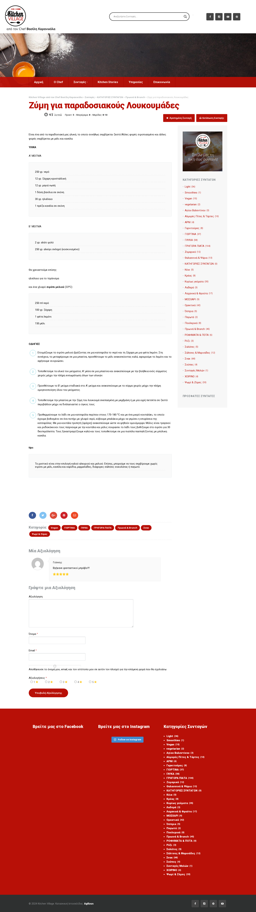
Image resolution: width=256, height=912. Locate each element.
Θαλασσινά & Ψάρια (198, 257)
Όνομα (32, 634)
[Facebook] (32, 515)
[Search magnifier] (185, 16)
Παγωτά (191, 317)
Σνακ (146, 527)
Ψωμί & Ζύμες (39, 534)
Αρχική (38, 82)
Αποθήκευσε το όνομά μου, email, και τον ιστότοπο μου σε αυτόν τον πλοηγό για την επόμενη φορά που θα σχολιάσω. (98, 669)
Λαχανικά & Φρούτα (199, 293)
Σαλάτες (191, 346)
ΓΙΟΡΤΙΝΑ (69, 527)
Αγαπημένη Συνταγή (180, 118)
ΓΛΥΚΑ (84, 527)
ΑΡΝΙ (189, 222)
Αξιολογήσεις (38, 677)
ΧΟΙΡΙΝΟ (191, 376)
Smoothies (193, 192)
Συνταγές (80, 82)
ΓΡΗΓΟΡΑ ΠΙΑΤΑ (102, 527)
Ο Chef (58, 82)
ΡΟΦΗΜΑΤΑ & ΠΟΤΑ (198, 335)
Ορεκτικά (192, 305)
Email (32, 650)
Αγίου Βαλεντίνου (197, 210)
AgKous (89, 903)
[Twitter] (43, 515)
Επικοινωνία (161, 82)
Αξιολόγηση (36, 596)
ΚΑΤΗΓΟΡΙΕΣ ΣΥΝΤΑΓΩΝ (201, 263)
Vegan (54, 527)
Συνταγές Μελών (196, 370)
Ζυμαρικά (193, 251)
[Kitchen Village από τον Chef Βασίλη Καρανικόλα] (33, 16)
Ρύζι (189, 340)
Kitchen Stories (108, 82)
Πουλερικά (193, 323)
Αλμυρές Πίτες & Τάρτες (202, 216)
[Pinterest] (64, 515)
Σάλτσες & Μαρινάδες (200, 352)
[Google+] (53, 515)
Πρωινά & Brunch (127, 527)
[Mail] (74, 515)
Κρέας (190, 275)
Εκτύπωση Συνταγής (213, 118)
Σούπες (191, 364)
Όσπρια (191, 311)
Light (190, 186)
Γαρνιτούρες (194, 228)
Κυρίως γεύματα (196, 281)
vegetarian (192, 204)
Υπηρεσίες (136, 82)
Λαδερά (191, 287)
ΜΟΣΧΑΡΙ (192, 299)
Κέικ (189, 269)
